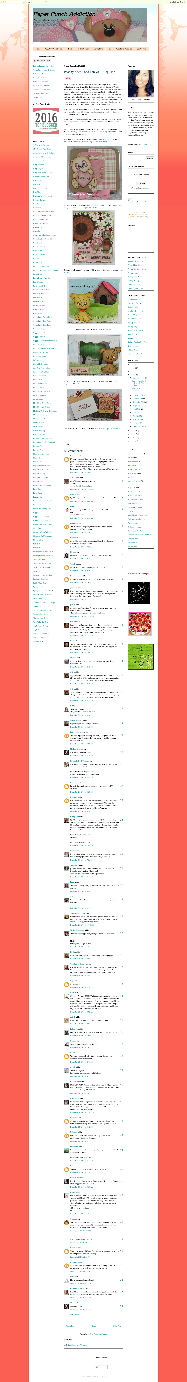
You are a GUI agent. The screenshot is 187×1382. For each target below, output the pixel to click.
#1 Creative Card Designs (138, 574)
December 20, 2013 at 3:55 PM (81, 727)
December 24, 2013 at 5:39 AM (81, 1187)
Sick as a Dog (38, 540)
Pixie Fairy (37, 458)
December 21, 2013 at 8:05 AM (81, 1012)
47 (121, 1195)
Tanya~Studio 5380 (77, 913)
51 (121, 1265)
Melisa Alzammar (77, 930)
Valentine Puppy (39, 637)
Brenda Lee (74, 1098)
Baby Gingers (38, 168)
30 (121, 933)
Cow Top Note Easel (40, 247)
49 (121, 1239)
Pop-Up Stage (133, 326)
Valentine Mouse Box (41, 633)
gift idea (131, 457)
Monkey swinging (40, 415)
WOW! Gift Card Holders (54, 49)
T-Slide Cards (133, 350)
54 (121, 1306)
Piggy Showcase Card (41, 454)
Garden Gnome (38, 309)
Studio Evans (133, 542)
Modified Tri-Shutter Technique (45, 411)
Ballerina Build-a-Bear (41, 176)
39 (121, 1070)
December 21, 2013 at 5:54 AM (81, 975)
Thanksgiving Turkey (41, 618)
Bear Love (37, 184)
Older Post (117, 1326)
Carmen (73, 1165)
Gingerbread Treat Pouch (42, 321)
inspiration (132, 461)
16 (121, 692)
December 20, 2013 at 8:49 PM (81, 891)
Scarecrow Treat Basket (41, 89)
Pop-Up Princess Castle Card (43, 66)
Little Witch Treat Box (41, 391)
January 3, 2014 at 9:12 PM (80, 1271)
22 (121, 786)
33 (121, 984)
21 (121, 764)
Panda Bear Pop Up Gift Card (44, 442)
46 (121, 1181)
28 (121, 899)
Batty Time (37, 180)
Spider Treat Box (39, 583)
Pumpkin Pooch (39, 504)
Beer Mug (37, 192)
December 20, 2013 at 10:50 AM (82, 582)
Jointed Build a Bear (40, 364)
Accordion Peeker (134, 303)
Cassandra (74, 621)
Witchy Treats (38, 641)
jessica (72, 604)
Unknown (73, 455)
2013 (133, 375)
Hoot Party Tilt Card (40, 352)
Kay (71, 980)
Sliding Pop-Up (133, 280)
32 (121, 967)
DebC (72, 506)
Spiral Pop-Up (133, 346)
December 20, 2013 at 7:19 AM (81, 489)
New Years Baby (39, 430)
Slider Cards (132, 334)
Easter (70, 49)
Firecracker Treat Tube (41, 289)
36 (121, 1032)
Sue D (72, 1052)
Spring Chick (38, 586)
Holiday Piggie (38, 344)
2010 (133, 437)
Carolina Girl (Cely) (78, 963)
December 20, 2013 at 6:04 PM (81, 845)
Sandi (72, 1276)
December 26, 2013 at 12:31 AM (82, 1213)
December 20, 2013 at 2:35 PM (81, 684)
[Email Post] (67, 444)
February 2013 (138, 423)
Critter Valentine (39, 254)
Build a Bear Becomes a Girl (43, 211)
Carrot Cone (37, 227)
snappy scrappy (76, 720)
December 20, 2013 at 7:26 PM (81, 860)
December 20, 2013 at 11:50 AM (82, 616)
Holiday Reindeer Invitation (43, 348)
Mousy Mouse (38, 422)
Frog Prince (37, 297)
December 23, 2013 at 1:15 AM (81, 1172)
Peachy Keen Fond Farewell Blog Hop (139, 383)
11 (121, 608)
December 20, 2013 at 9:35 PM (81, 908)
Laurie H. (74, 1247)
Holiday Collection (40, 77)
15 (121, 675)
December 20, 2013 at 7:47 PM (81, 877)
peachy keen (132, 473)
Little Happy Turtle (40, 383)
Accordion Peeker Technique (44, 153)
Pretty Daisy (37, 489)
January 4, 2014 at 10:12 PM (80, 1309)
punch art (131, 477)
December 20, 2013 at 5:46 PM (81, 811)
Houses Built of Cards (78, 760)
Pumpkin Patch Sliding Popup (44, 500)
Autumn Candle (39, 161)
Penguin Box (38, 450)
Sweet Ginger (38, 598)
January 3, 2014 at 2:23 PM (80, 1257)
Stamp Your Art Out (135, 531)
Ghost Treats (37, 313)
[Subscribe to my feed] (130, 202)
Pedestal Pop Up (134, 265)
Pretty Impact (133, 523)
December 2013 (139, 378)
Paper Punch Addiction (64, 14)
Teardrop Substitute (40, 614)
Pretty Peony (38, 493)
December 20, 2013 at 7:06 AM (81, 472)
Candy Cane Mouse (40, 223)
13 (121, 644)
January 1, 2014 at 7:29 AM (80, 1230)
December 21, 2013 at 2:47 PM (81, 1062)
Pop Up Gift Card (134, 322)
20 (121, 752)
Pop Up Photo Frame (40, 477)
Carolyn (73, 564)
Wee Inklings (132, 546)
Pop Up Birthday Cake (41, 465)
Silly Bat (36, 544)
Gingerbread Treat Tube (42, 325)
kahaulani (74, 1029)
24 (121, 819)
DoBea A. (73, 640)
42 (121, 1121)
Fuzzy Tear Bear (39, 305)
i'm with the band (77, 732)
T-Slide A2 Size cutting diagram (45, 602)
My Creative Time (134, 453)
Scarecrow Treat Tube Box (43, 532)
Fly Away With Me (40, 293)
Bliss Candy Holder (40, 203)
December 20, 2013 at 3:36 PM (81, 715)
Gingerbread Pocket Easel (42, 317)
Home (38, 49)
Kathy (72, 952)
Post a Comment (73, 1314)
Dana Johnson (75, 575)
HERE (146, 144)
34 (121, 996)
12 (121, 624)
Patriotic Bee (38, 446)
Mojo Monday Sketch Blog (138, 515)
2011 (133, 434)
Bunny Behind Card (40, 219)
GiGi (72, 672)
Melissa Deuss (75, 749)
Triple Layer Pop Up (40, 626)
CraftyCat (131, 511)
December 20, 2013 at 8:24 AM (81, 518)
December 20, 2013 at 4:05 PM (81, 744)
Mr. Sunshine (38, 426)
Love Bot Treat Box (40, 81)
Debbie (73, 705)
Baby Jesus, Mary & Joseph (43, 172)
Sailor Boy (37, 528)
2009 (133, 441)
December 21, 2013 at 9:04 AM (81, 1023)
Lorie (72, 992)
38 (121, 1056)
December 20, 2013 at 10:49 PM (82, 925)
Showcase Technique (135, 330)
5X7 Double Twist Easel (42, 149)
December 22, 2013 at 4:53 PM (81, 1141)
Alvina (72, 896)
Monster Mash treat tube (42, 418)
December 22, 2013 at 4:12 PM (81, 1127)
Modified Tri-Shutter (135, 261)
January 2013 (138, 426)
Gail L (72, 1067)
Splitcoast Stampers (135, 527)
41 (121, 1101)
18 (121, 723)
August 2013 (138, 405)
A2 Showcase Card (135, 299)
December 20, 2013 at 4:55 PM (81, 777)
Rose (72, 1040)
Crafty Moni (75, 816)
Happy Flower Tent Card (42, 332)
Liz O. (72, 1192)
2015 (133, 368)
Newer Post (70, 1326)
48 (121, 1222)
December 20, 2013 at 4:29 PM (81, 755)
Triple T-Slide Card (40, 630)
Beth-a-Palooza (133, 503)
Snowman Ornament (40, 579)
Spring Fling (98, 49)
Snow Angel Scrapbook (42, 567)
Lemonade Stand (39, 375)
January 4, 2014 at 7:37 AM (80, 1297)
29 (121, 916)
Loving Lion (38, 399)
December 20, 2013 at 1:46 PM (81, 652)
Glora (72, 1219)
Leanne (73, 523)
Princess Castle (38, 497)
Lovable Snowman (40, 395)
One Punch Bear (39, 434)
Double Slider (133, 307)
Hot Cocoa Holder (40, 356)
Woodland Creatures (124, 49)
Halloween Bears (39, 73)
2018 (133, 364)
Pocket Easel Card (134, 318)
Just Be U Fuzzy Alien (41, 368)
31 (121, 955)
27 (121, 885)
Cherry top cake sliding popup (44, 235)
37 (121, 1044)
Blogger (104, 1376)
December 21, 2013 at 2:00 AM (81, 958)
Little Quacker (38, 387)
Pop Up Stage (133, 273)
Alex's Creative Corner (136, 491)
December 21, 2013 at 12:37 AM (82, 947)
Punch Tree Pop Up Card (42, 508)
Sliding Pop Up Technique (43, 551)
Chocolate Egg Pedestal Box (43, 239)
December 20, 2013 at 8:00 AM (81, 501)
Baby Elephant (38, 164)
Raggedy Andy (38, 512)
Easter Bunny (38, 274)
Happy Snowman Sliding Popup (45, 340)
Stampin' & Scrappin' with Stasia (140, 534)
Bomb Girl (37, 207)
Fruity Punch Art (39, 301)
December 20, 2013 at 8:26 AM (81, 532)
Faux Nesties (38, 282)
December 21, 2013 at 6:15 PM (81, 1076)
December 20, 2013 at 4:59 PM (81, 792)
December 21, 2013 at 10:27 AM (82, 1047)
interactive (132, 465)
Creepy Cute (38, 250)
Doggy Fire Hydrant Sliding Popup (46, 270)
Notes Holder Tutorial (41, 85)
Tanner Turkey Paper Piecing (43, 610)
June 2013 (137, 412)
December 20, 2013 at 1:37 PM (81, 635)
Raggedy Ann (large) (41, 516)
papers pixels (132, 469)
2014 (133, 371)
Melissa (73, 657)
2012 (133, 430)
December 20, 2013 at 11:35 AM (82, 599)
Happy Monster (39, 336)
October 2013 (138, 398)
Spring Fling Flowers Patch (43, 590)
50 (121, 1251)
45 (121, 1169)
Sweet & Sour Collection (42, 594)
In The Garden (83, 49)
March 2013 (137, 419)
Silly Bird (37, 547)
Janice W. (74, 587)
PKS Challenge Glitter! (137, 389)
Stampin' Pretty (133, 538)
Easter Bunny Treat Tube (42, 278)
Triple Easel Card (134, 284)
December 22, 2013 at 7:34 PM (81, 1160)
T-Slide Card (38, 606)
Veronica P (74, 865)
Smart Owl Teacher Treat (42, 563)
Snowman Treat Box (40, 93)
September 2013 (139, 402)
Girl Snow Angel (39, 329)
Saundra (73, 850)
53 (121, 1291)
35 (121, 1020)
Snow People (38, 571)
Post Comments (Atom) (98, 1334)
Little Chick (37, 379)
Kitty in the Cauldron (41, 372)
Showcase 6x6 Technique (42, 536)
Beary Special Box (40, 188)
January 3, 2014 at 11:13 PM (80, 1283)
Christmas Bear (38, 243)
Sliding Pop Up (133, 338)
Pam (72, 882)
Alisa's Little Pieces (135, 495)
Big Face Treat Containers (42, 196)
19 (121, 735)
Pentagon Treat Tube (135, 276)
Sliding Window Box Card (43, 555)
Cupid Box (37, 258)
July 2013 (137, 409)
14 (121, 661)
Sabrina (73, 494)
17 (121, 709)
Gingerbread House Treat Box (44, 70)
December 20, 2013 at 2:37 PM (81, 700)
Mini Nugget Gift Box (41, 407)
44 (121, 1149)
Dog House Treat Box (41, 266)
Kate (72, 552)
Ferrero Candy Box (40, 286)
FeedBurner (145, 188)
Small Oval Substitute (41, 559)
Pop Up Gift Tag (39, 473)
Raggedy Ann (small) (41, 520)
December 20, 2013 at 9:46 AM (81, 570)
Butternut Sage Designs (136, 507)
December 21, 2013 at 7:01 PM (81, 1093)
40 (121, 1084)
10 (121, 591)
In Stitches (37, 360)
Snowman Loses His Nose (42, 575)
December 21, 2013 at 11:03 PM (82, 1112)
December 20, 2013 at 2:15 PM (81, 667)
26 (121, 868)
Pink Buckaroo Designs (136, 519)
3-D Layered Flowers (41, 145)
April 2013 (137, 416)
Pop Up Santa (38, 481)
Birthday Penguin (39, 200)
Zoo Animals (141, 49)
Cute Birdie (37, 262)
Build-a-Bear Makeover (42, 215)
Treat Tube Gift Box (40, 622)
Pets (109, 49)
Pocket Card (37, 461)
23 (121, 800)
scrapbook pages (134, 481)
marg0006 (74, 1146)
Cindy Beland (75, 1081)
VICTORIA (74, 477)
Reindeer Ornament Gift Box (43, 524)
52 (121, 1279)
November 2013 (139, 395)
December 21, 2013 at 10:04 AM (82, 1035)
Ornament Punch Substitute (43, 438)
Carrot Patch (37, 231)
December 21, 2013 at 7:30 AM (81, 987)
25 (121, 854)
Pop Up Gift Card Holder (42, 469)
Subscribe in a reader (139, 202)
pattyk (72, 1017)
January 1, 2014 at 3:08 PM (80, 1242)
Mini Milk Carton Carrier (42, 403)
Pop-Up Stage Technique (42, 485)
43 (121, 1135)
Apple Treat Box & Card (42, 157)
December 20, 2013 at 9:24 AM (81, 558)
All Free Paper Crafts (135, 499)
